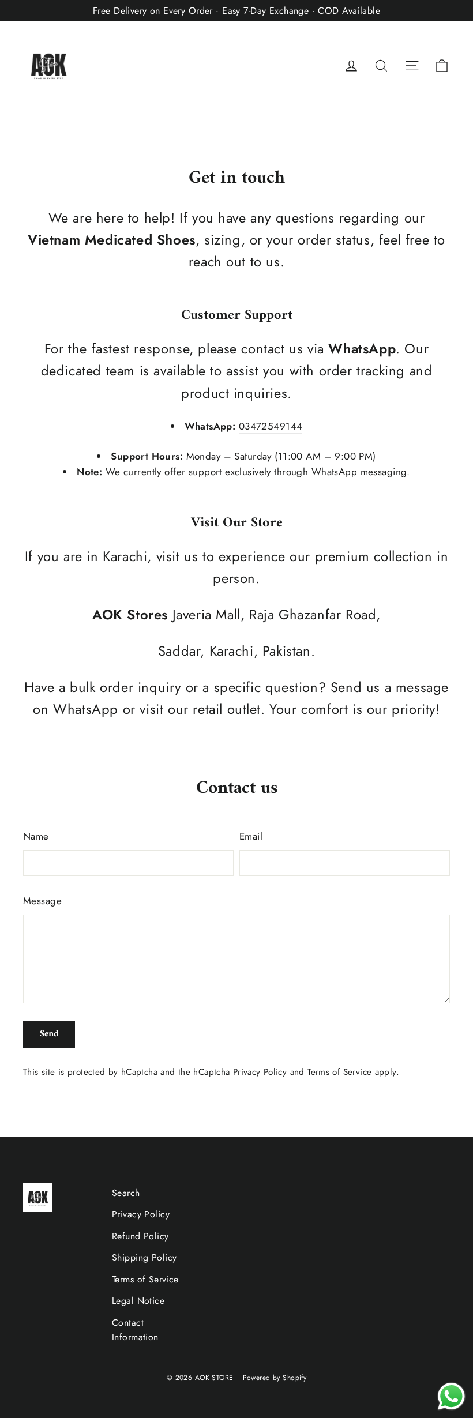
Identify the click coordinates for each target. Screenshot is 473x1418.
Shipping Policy (144, 1257)
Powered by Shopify (275, 1377)
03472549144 (271, 426)
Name (36, 836)
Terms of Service (339, 1072)
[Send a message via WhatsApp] (451, 1396)
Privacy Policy (260, 1072)
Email (250, 836)
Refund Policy (140, 1236)
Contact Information (135, 1330)
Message (42, 901)
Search (126, 1192)
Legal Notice (138, 1300)
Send (49, 1034)
